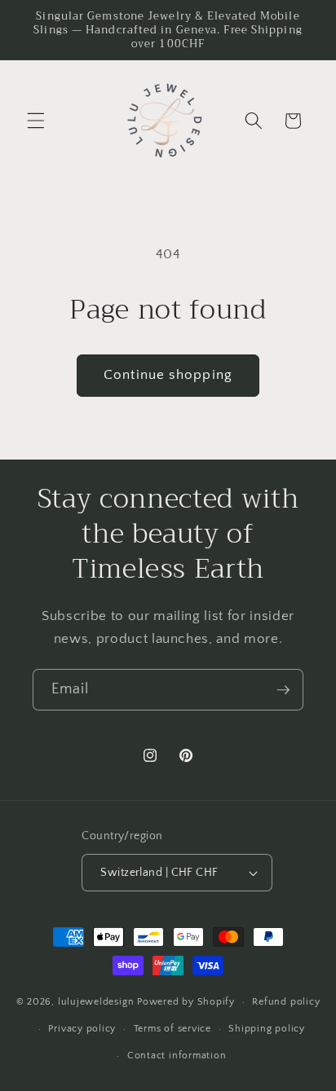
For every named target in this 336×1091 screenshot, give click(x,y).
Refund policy (286, 1001)
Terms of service (172, 1028)
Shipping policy (266, 1028)
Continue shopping (168, 374)
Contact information (177, 1055)
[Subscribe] (283, 690)
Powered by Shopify (186, 1001)
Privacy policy (82, 1028)
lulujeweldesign (96, 1001)
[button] (35, 120)
